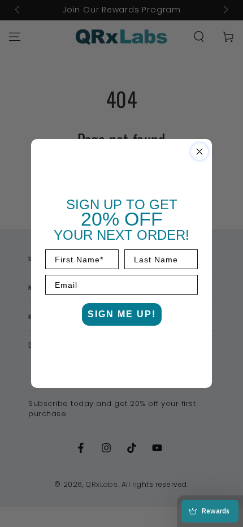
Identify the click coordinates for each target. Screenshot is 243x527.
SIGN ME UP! (122, 314)
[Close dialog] (199, 151)
